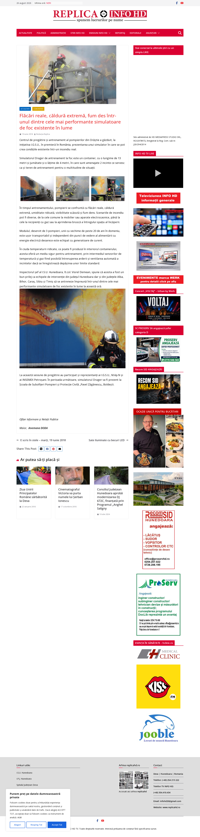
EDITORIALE (135, 33)
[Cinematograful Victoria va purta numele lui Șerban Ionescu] (72, 469)
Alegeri (17, 824)
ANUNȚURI (151, 33)
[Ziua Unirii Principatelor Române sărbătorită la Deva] (34, 469)
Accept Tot (57, 824)
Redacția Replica (43, 134)
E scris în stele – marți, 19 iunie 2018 (43, 440)
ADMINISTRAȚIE (58, 33)
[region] (38, 810)
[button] (109, 33)
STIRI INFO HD (77, 33)
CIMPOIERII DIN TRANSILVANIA (61, 3)
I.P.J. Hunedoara (24, 778)
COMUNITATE (38, 109)
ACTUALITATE (25, 33)
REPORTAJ (120, 33)
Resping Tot (36, 824)
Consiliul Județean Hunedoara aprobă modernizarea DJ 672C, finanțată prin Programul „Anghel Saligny (110, 498)
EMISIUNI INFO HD (98, 33)
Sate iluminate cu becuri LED (107, 440)
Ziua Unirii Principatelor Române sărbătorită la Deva (33, 495)
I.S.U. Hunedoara (24, 772)
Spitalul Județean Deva (27, 784)
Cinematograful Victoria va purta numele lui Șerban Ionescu (70, 495)
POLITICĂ (41, 33)
